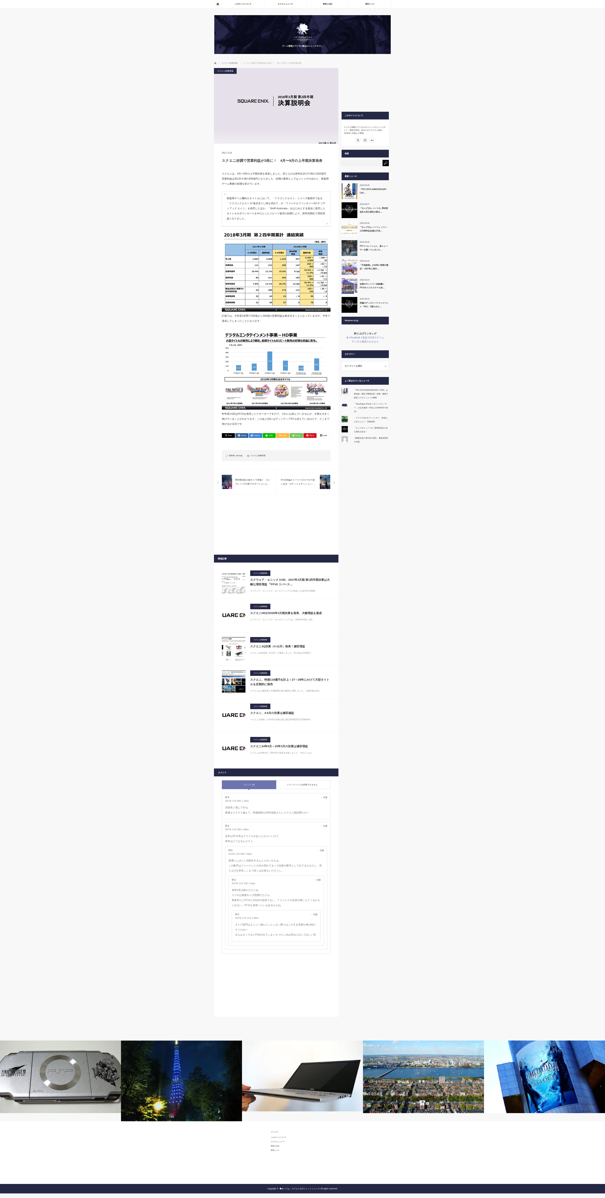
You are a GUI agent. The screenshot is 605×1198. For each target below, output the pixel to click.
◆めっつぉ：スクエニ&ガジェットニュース (299, 1188)
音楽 (364, 337)
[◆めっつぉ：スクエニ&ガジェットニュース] (302, 53)
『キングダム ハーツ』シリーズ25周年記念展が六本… (373, 229)
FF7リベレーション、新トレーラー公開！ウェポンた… (374, 248)
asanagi (239, 455)
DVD (372, 337)
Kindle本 (355, 337)
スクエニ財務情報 (225, 71)
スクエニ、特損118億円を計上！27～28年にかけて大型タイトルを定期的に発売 (289, 682)
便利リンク (370, 4)
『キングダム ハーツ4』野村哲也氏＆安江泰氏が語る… (374, 210)
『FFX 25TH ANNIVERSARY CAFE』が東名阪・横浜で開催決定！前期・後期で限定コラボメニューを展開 (371, 394)
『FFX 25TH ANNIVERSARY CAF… (373, 191)
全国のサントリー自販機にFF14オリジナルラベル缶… (372, 286)
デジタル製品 (359, 341)
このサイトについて (242, 4)
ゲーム (380, 337)
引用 (325, 797)
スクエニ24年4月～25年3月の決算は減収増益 (279, 746)
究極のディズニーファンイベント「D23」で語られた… (374, 305)
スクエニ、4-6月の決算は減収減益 (272, 713)
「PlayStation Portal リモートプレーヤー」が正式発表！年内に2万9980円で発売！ (371, 408)
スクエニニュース (285, 4)
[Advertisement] (276, 525)
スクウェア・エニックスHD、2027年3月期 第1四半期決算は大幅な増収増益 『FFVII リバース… (290, 582)
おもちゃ (374, 341)
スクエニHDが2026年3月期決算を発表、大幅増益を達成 (286, 613)
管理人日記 (327, 4)
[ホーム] (218, 4)
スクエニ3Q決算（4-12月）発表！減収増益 (277, 646)
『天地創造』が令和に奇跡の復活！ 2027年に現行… (374, 267)
